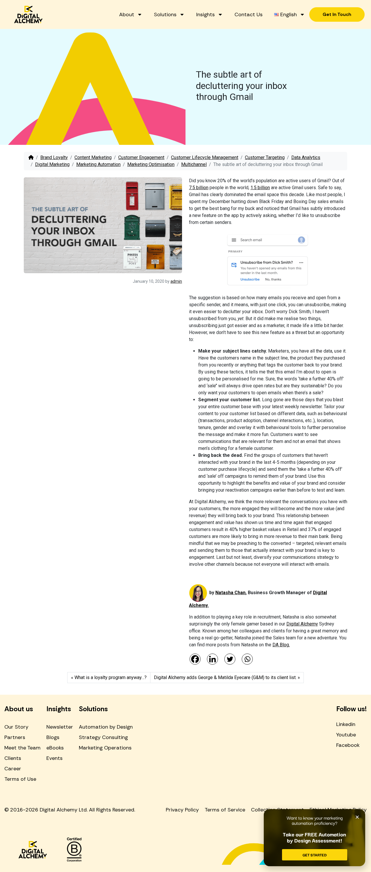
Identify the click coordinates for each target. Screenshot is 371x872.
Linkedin (345, 724)
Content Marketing (93, 157)
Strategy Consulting (103, 737)
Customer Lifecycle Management (204, 157)
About (126, 14)
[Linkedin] (212, 659)
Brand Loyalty (54, 157)
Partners (14, 737)
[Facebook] (195, 659)
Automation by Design (106, 726)
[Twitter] (229, 659)
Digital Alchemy (302, 624)
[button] (357, 817)
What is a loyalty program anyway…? (110, 677)
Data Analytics (305, 157)
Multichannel (194, 164)
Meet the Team (22, 747)
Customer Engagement (141, 157)
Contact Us (248, 14)
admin (176, 281)
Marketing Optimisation (150, 164)
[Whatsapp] (247, 659)
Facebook (348, 745)
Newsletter (59, 726)
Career (12, 768)
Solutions (165, 14)
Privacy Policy (182, 809)
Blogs (52, 737)
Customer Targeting (265, 157)
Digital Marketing (52, 164)
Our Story (16, 726)
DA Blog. (281, 644)
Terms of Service (225, 809)
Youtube (346, 734)
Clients (12, 758)
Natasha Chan (230, 592)
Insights (205, 14)
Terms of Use (20, 779)
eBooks (55, 747)
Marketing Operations (105, 747)
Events (54, 758)
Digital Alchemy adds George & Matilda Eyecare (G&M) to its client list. (225, 677)
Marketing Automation (98, 164)
